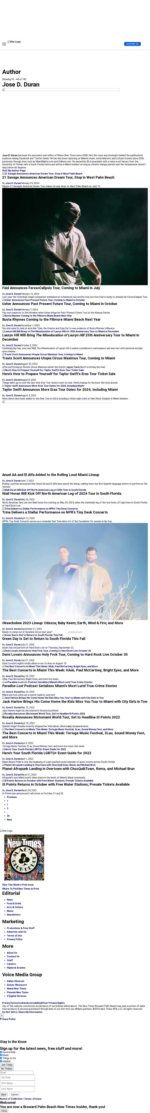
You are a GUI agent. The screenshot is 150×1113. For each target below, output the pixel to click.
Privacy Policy (14, 939)
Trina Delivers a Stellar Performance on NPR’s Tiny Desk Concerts (55, 512)
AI (42, 1003)
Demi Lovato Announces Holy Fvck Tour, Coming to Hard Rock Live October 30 (65, 654)
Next (9, 819)
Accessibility (34, 1003)
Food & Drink (14, 903)
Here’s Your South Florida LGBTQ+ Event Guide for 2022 (46, 753)
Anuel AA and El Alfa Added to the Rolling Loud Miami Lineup (50, 475)
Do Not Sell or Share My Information (22, 1012)
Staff (10, 960)
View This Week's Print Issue (18, 884)
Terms (14, 1003)
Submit (14, 1094)
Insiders (6, 1061)
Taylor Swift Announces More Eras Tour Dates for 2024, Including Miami (60, 390)
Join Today (6, 1064)
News (10, 899)
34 (8, 815)
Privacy (6, 1003)
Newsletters (14, 914)
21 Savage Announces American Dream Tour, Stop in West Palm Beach (58, 177)
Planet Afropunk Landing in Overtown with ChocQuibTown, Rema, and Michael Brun (68, 769)
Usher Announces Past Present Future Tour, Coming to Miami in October (59, 304)
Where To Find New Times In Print (20, 888)
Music (10, 911)
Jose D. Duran (13, 183)
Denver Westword (17, 985)
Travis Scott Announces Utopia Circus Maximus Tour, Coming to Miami (58, 358)
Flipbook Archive (16, 967)
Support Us (132, 44)
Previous (12, 797)
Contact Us (13, 956)
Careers (11, 964)
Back (3, 1094)
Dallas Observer (15, 981)
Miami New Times (16, 988)
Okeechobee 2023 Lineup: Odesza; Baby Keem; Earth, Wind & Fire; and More (62, 623)
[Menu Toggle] (4, 44)
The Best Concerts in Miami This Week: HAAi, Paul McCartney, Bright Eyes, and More (70, 670)
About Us (12, 952)
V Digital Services (16, 996)
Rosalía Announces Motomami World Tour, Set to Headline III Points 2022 (61, 717)
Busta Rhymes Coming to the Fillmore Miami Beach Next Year (51, 319)
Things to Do (9, 1058)
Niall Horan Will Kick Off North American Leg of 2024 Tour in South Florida (61, 493)
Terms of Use (14, 935)
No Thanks (6, 1068)
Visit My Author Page (14, 170)
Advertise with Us (16, 931)
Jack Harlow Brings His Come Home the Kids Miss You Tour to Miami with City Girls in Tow (75, 702)
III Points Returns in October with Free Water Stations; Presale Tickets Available (66, 784)
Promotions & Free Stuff (21, 928)
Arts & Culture (15, 907)
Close (4, 1110)
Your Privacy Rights (54, 1003)
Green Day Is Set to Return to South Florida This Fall (43, 639)
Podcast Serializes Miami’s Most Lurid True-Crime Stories (59, 686)
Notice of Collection (11, 1098)
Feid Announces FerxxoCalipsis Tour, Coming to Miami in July (51, 288)
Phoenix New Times (17, 992)
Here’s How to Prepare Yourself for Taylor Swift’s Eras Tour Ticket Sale (58, 374)
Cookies (22, 1003)
